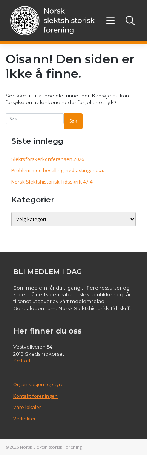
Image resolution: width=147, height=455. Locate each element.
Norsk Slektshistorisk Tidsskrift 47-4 (51, 181)
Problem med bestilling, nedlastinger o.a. (57, 170)
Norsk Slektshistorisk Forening (51, 447)
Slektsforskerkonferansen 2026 (47, 159)
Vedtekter (24, 418)
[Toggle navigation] (110, 20)
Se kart (22, 361)
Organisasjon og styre (38, 384)
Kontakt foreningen (35, 396)
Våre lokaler (27, 407)
